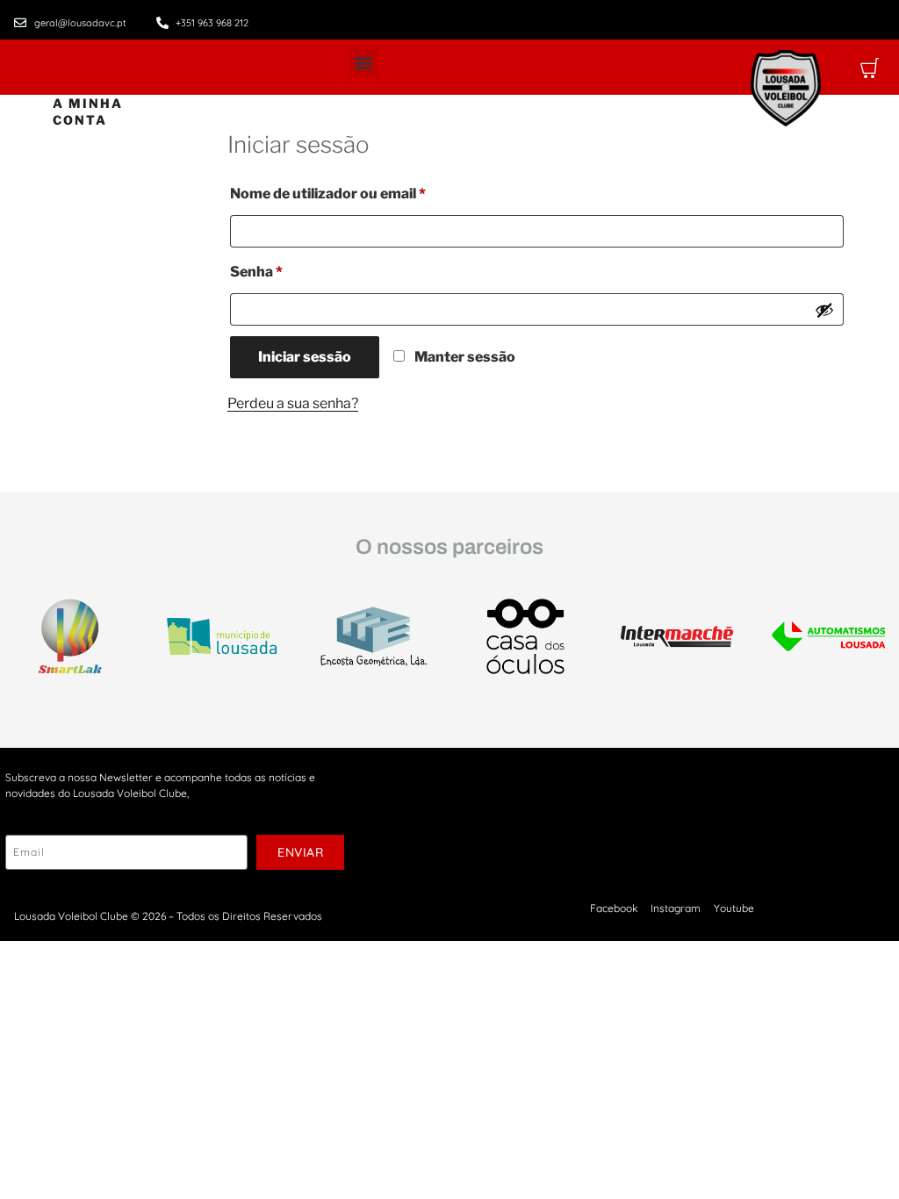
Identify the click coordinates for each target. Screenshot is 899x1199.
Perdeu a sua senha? (292, 403)
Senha (295, 269)
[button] (363, 62)
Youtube (734, 908)
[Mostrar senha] (824, 309)
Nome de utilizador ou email (367, 191)
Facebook (613, 908)
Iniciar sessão (304, 356)
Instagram (676, 908)
